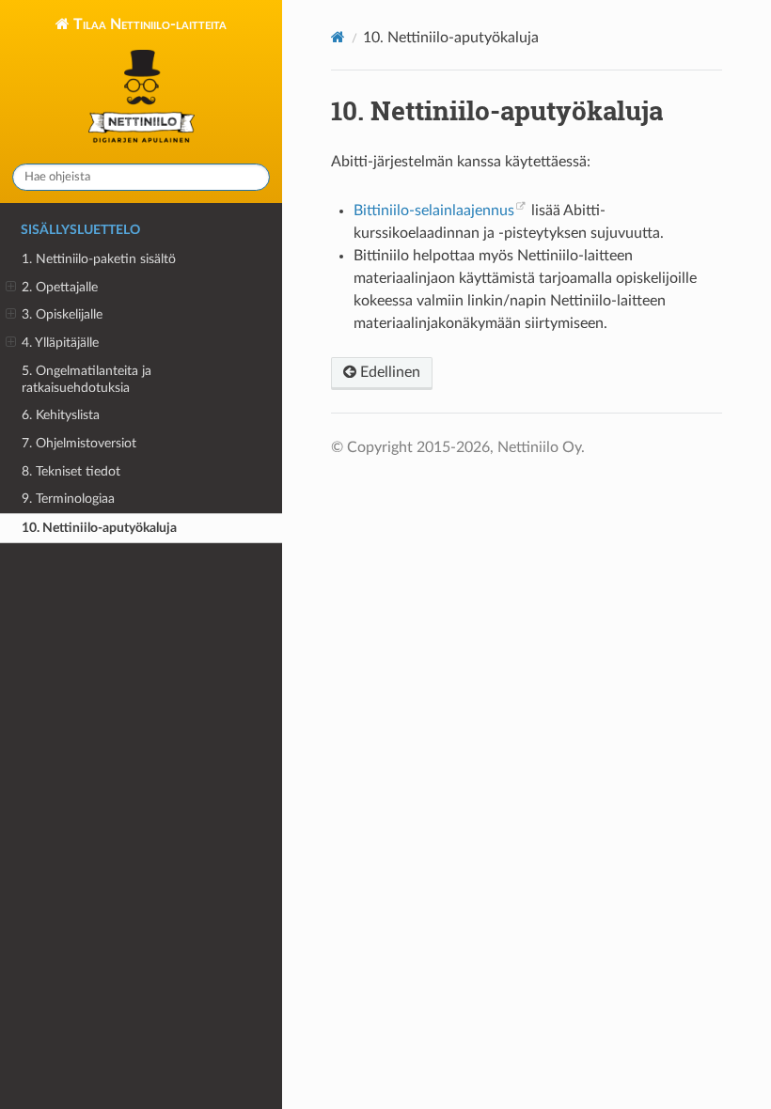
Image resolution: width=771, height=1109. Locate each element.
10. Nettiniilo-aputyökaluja (99, 528)
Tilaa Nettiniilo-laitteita (148, 24)
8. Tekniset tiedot (71, 471)
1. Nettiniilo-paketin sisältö (99, 259)
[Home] (338, 37)
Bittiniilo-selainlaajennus (434, 210)
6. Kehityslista (61, 415)
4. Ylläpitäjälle (60, 343)
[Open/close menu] (11, 287)
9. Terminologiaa (68, 499)
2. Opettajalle (60, 287)
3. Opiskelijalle (62, 314)
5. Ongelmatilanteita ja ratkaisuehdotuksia (86, 379)
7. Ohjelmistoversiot (79, 443)
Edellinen (388, 372)
